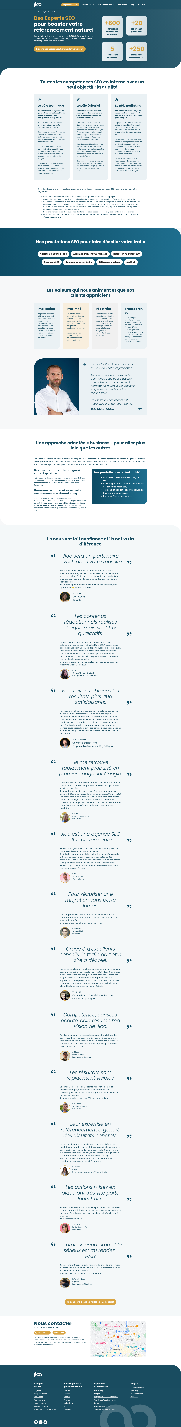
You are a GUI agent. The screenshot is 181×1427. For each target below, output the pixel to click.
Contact (141, 5)
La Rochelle (68, 1403)
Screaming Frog (131, 204)
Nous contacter (40, 1403)
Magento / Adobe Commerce (106, 1397)
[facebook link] (36, 1422)
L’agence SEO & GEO (70, 5)
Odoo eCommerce (102, 1406)
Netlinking (134, 1390)
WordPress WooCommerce (105, 1400)
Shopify (41, 134)
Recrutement (39, 1400)
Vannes (67, 1397)
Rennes (67, 1394)
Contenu (134, 1397)
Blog (132, 5)
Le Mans (67, 1409)
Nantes (67, 1390)
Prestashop (60, 132)
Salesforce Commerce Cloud (106, 1409)
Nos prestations (40, 1394)
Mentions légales (41, 1406)
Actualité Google (137, 1387)
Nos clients (122, 5)
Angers (67, 1400)
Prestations (86, 5)
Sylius (96, 1403)
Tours (66, 1406)
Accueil (37, 11)
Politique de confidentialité (45, 1409)
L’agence (37, 1390)
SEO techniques (136, 1394)
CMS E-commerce (105, 5)
